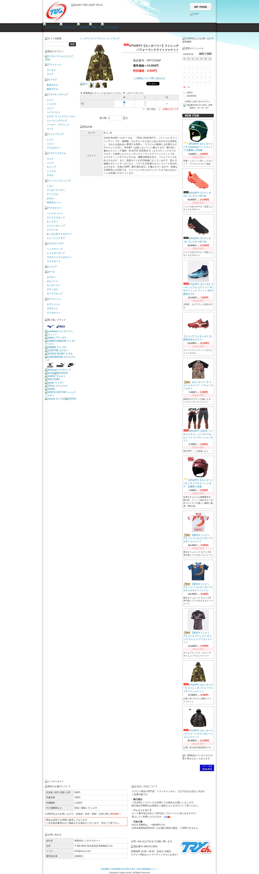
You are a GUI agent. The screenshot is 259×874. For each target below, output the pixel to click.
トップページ (87, 38)
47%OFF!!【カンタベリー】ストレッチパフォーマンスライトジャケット (198, 687)
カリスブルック (55, 293)
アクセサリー (53, 148)
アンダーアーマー (56, 190)
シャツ (50, 100)
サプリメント (53, 304)
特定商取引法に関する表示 (123, 869)
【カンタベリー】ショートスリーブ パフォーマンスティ (198, 385)
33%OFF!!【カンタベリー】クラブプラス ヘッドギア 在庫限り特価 (198, 483)
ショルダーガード (56, 253)
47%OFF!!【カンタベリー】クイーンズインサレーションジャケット (198, 733)
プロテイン (52, 308)
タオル (50, 175)
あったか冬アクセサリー (59, 234)
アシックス (52, 194)
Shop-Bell (207, 769)
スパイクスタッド (56, 217)
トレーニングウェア (57, 120)
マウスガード (53, 261)
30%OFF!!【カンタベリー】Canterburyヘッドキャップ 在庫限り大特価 (198, 146)
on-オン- (51, 198)
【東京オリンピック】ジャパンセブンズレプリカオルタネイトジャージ (198, 587)
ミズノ (50, 186)
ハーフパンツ (53, 112)
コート (50, 129)
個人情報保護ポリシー (147, 869)
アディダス (52, 289)
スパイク (51, 70)
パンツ (50, 108)
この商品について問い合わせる (149, 78)
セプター (51, 277)
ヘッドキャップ (55, 249)
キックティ (52, 221)
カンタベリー (53, 285)
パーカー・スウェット (58, 124)
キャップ (51, 167)
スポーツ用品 (207, 766)
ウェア (50, 74)
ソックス (51, 104)
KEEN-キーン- (54, 202)
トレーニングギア (56, 238)
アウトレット (103, 38)
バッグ (50, 163)
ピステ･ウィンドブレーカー (61, 116)
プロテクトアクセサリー (59, 257)
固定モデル (52, 89)
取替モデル (52, 85)
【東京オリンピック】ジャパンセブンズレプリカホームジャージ (198, 538)
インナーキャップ (56, 225)
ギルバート (52, 281)
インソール (52, 229)
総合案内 (106, 869)
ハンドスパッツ (55, 213)
